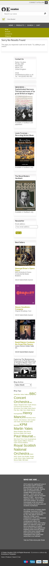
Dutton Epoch (32, 408)
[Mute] (32, 376)
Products (20, 25)
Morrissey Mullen (19, 433)
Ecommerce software (38, 552)
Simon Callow (22, 458)
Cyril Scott (17, 406)
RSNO (31, 454)
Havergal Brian (18, 413)
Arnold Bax (17, 394)
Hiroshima (29, 417)
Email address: (20, 224)
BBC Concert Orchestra (25, 398)
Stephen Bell (29, 458)
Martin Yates (23, 428)
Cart (38, 25)
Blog (6, 29)
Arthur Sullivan (25, 394)
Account (7, 31)
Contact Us (8, 34)
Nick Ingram (27, 433)
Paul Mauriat (23, 436)
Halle (21, 410)
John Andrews (23, 420)
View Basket (11, 19)
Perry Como (23, 439)
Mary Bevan (27, 431)
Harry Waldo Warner (29, 410)
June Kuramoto (25, 421)
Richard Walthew (23, 442)
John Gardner (31, 420)
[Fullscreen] (34, 376)
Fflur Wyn (16, 410)
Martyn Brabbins (18, 431)
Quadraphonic (32, 439)
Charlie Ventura (31, 404)
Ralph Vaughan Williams (20, 441)
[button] (25, 372)
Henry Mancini (23, 415)
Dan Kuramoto (24, 406)
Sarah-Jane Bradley (23, 456)
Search (30, 25)
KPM (23, 424)
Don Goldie (24, 408)
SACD (15, 456)
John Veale (17, 421)
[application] (25, 371)
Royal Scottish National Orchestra (25, 449)
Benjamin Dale (23, 404)
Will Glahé (25, 460)
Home (11, 25)
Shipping (8, 36)
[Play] (17, 376)
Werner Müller (18, 460)
